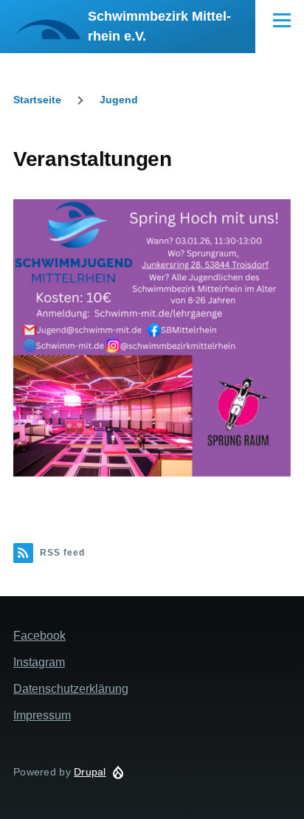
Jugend (119, 100)
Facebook (39, 635)
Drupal (90, 772)
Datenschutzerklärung (70, 688)
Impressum (42, 715)
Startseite (37, 100)
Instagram (39, 662)
